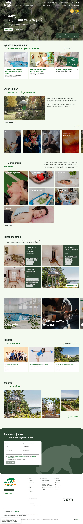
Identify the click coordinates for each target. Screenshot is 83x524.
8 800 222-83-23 (46, 2)
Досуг (36, 5)
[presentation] (5, 255)
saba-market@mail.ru (55, 2)
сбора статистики (11, 520)
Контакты (49, 5)
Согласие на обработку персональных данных (49, 519)
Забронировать (8, 29)
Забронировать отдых (72, 285)
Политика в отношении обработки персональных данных (29, 519)
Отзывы (56, 487)
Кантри (78, 519)
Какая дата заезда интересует (28, 443)
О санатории (57, 480)
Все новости (67, 343)
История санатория (9, 122)
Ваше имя (7, 443)
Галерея (56, 489)
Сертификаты (58, 484)
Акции (44, 5)
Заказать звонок (8, 493)
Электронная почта (26, 450)
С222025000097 (16, 511)
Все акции (68, 48)
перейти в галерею (74, 416)
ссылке (23, 514)
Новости (30, 491)
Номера (31, 5)
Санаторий (21, 5)
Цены (40, 5)
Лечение (27, 5)
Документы (57, 482)
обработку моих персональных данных (20, 456)
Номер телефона (9, 450)
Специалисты (31, 482)
